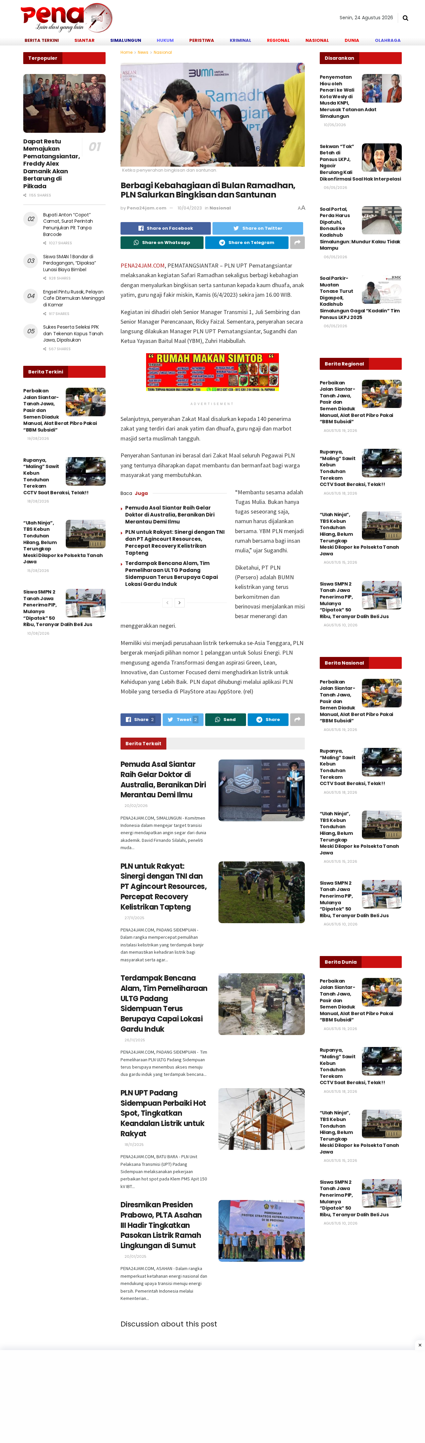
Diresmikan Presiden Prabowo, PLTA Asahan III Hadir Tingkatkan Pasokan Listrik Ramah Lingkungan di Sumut (161, 1225)
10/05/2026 (334, 124)
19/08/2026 (37, 438)
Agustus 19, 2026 (340, 430)
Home (126, 52)
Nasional (163, 52)
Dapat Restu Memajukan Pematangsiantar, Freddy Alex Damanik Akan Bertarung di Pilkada (51, 163)
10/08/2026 (37, 633)
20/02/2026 (136, 805)
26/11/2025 (134, 1040)
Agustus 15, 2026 (340, 562)
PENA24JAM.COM (143, 265)
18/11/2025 (134, 1144)
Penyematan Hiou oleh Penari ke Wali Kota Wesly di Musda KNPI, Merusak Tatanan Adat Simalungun (348, 97)
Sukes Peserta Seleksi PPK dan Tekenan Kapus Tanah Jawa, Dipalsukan (73, 333)
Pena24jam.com (146, 208)
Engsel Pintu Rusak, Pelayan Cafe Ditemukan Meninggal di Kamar (74, 298)
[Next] (180, 602)
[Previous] (167, 602)
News (143, 52)
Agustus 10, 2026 (340, 625)
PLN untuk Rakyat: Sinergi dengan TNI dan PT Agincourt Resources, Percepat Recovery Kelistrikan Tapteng (175, 542)
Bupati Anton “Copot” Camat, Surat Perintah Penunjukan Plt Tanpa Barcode (68, 224)
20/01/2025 (135, 1256)
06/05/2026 (335, 187)
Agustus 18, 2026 (340, 493)
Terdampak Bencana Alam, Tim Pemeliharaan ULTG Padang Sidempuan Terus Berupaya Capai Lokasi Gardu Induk (171, 574)
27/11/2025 (134, 918)
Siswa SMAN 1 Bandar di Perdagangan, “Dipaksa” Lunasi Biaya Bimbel (69, 263)
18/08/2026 (37, 501)
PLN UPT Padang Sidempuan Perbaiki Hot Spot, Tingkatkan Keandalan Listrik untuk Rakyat (163, 1113)
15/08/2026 (37, 570)
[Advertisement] (199, 1396)
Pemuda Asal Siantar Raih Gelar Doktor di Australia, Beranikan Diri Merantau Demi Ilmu (169, 514)
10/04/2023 (190, 208)
